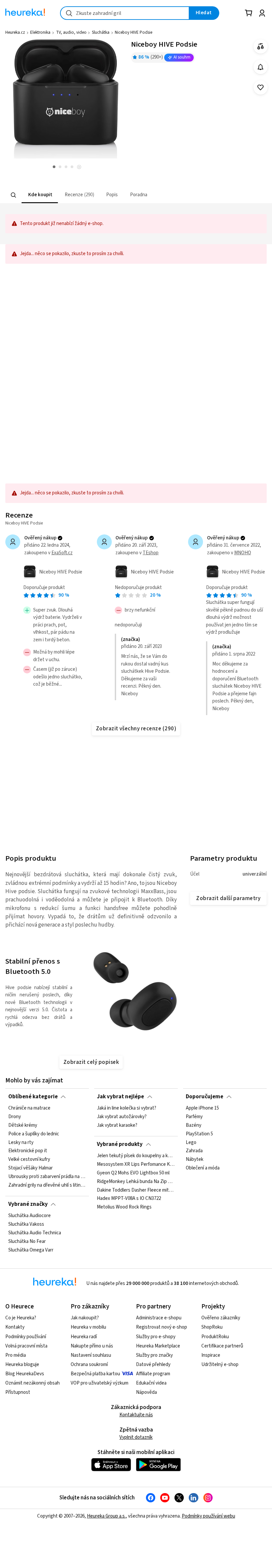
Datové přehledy (153, 1364)
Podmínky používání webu (208, 1516)
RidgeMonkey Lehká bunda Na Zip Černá (136, 1181)
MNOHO (242, 552)
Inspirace (210, 1355)
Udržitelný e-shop (219, 1364)
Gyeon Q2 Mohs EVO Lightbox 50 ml (133, 1173)
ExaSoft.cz (62, 552)
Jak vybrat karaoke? (117, 1125)
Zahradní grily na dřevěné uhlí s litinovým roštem (47, 1185)
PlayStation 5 (199, 1134)
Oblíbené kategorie (33, 1097)
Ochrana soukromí (89, 1364)
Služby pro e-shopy (155, 1336)
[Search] (13, 195)
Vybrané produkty (120, 1144)
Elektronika (40, 32)
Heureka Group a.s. (106, 1516)
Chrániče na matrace (29, 1108)
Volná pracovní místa (26, 1346)
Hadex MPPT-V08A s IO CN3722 (129, 1198)
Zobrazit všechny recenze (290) (136, 729)
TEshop (151, 552)
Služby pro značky (154, 1355)
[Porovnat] (260, 46)
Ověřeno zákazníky (220, 1317)
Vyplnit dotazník (136, 1437)
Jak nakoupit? (85, 1317)
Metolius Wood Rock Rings (124, 1207)
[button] (40, 195)
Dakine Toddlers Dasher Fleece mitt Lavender (136, 1190)
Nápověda (146, 1392)
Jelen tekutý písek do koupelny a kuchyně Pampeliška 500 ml (136, 1156)
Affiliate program (153, 1373)
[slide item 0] (79, 167)
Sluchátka (100, 32)
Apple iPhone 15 (202, 1108)
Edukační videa (151, 1383)
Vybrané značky (28, 1204)
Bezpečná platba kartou (95, 1373)
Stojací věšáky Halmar (30, 1168)
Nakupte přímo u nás (92, 1346)
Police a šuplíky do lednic (33, 1134)
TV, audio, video (71, 32)
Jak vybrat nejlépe (120, 1097)
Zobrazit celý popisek (91, 1062)
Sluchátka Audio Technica (34, 1233)
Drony (14, 1117)
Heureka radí (84, 1336)
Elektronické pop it (27, 1151)
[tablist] (104, 195)
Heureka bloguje (22, 1364)
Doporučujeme (204, 1097)
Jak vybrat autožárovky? (122, 1117)
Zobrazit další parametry (228, 898)
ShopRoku (212, 1327)
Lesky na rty (21, 1142)
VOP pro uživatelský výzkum (99, 1383)
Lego (191, 1142)
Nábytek (194, 1159)
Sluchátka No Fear (27, 1241)
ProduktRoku (215, 1336)
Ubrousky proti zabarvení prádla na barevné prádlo (47, 1176)
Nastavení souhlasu (91, 1355)
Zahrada (194, 1151)
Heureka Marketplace (158, 1346)
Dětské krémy (22, 1125)
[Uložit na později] (260, 87)
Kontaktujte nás (136, 1414)
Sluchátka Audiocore (29, 1215)
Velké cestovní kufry (29, 1159)
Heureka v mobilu (88, 1327)
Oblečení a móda (203, 1168)
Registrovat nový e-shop (161, 1327)
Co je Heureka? (20, 1317)
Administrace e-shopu (158, 1317)
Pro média (15, 1355)
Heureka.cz (15, 32)
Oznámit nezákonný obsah (32, 1383)
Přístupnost (17, 1392)
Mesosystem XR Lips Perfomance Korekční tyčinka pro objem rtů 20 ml (136, 1164)
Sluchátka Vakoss (26, 1224)
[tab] (40, 195)
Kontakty (15, 1327)
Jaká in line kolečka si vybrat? (126, 1108)
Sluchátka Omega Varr (30, 1250)
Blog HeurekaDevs (24, 1373)
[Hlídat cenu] (260, 67)
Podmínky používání (25, 1336)
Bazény (193, 1125)
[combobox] (124, 13)
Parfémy (194, 1117)
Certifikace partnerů (222, 1346)
